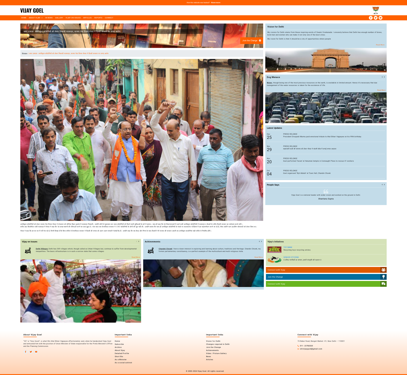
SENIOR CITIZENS (291, 257)
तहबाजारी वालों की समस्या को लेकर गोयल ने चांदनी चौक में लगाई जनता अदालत (309, 149)
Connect (109, 18)
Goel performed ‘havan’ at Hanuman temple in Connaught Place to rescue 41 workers (318, 161)
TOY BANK (288, 247)
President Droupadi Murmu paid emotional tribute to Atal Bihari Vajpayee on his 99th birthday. (322, 137)
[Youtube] (380, 18)
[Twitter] (376, 18)
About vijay (34, 18)
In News (49, 18)
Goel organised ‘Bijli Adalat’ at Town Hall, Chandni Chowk (307, 173)
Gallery (59, 18)
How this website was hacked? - (203, 3)
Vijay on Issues (73, 18)
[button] (382, 77)
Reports (98, 18)
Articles (87, 18)
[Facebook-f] (371, 18)
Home (23, 18)
